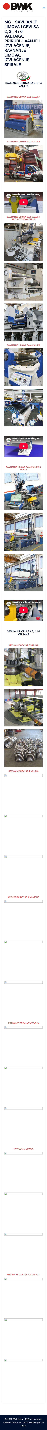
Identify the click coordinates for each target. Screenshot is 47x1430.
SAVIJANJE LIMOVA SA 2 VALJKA (23, 97)
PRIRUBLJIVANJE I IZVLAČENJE (23, 1023)
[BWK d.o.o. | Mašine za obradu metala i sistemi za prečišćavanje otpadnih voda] (18, 7)
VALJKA (34, 771)
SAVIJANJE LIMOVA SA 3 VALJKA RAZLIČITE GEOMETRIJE (23, 218)
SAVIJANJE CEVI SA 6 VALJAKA (23, 897)
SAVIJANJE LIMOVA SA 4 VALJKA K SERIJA (23, 468)
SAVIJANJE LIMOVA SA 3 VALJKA (23, 141)
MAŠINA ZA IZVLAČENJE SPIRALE (23, 1274)
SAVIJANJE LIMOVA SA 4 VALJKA (23, 345)
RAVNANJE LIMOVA (23, 1149)
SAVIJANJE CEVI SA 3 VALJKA (23, 645)
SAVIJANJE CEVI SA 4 (19, 771)
